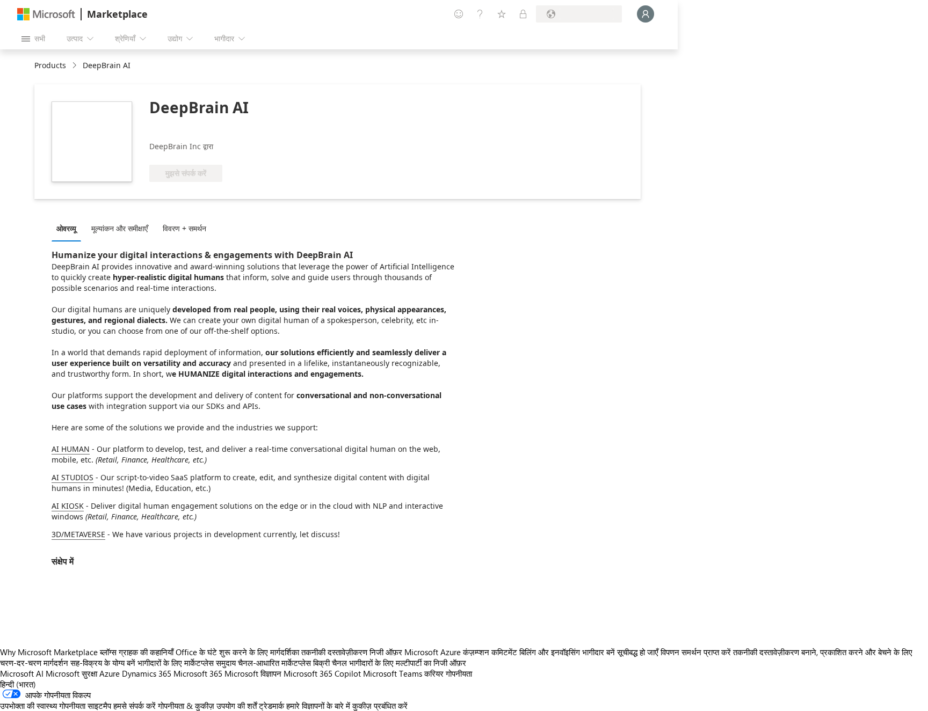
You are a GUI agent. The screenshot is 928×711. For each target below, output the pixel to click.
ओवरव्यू (66, 228)
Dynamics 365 (146, 673)
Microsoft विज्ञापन (252, 673)
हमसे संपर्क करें (134, 705)
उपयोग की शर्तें (236, 705)
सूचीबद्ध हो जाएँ (637, 652)
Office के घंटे (196, 652)
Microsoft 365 (197, 673)
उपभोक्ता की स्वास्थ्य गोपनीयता (42, 705)
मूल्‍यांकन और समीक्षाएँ (119, 228)
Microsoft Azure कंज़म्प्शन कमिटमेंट (461, 652)
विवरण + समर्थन (184, 228)
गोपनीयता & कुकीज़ (186, 705)
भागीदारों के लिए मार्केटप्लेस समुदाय (186, 662)
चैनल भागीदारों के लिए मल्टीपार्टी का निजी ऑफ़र (399, 662)
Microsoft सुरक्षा (71, 673)
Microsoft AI (22, 673)
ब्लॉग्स (108, 652)
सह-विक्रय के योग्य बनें (102, 662)
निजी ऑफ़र (385, 652)
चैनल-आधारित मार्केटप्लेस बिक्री (284, 662)
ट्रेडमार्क (271, 705)
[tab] (69, 228)
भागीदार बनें (598, 652)
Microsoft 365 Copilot (322, 673)
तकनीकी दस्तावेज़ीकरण (334, 652)
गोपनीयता (459, 673)
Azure (109, 673)
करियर (434, 673)
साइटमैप (99, 705)
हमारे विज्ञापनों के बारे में (318, 705)
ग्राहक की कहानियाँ (146, 652)
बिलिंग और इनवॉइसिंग (549, 652)
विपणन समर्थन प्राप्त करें (696, 652)
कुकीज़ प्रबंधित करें (380, 705)
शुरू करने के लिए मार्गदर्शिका (259, 652)
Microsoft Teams (392, 673)
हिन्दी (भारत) (18, 684)
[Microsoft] (46, 14)
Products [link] (50, 65)
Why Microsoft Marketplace (49, 652)
